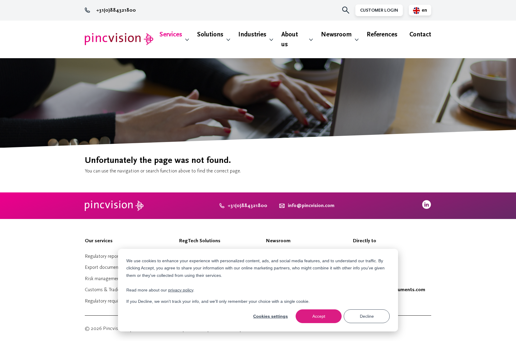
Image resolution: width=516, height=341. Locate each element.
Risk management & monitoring (117, 278)
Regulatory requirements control (117, 301)
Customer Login (379, 10)
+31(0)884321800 (116, 10)
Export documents (103, 267)
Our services (99, 241)
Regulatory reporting (106, 256)
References (382, 34)
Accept (318, 316)
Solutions (210, 34)
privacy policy (180, 290)
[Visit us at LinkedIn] (426, 207)
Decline (367, 316)
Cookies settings (270, 316)
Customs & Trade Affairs (109, 289)
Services (170, 34)
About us (289, 39)
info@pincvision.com (311, 206)
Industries (252, 34)
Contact (420, 34)
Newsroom (336, 34)
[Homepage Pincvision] (119, 39)
